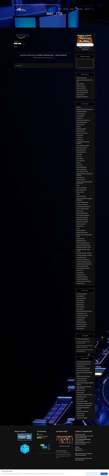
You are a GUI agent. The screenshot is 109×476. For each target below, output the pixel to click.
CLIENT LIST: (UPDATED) (82, 133)
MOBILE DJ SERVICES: (81, 88)
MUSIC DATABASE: (81, 306)
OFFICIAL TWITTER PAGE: (82, 204)
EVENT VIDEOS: (80, 158)
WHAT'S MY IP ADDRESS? (82, 417)
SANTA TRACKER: (80, 392)
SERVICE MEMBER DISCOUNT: (83, 242)
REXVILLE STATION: (81, 390)
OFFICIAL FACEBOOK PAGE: (82, 202)
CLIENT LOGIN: (79, 9)
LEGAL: (78, 185)
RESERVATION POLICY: (81, 240)
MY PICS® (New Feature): (82, 313)
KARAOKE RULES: (80, 177)
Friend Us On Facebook (53, 4)
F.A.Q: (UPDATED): (80, 160)
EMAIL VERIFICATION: (81, 149)
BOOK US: (72, 9)
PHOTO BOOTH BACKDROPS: (83, 215)
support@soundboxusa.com (85, 439)
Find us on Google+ (34, 4)
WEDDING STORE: (80, 283)
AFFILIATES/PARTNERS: (82, 111)
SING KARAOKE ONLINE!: (82, 401)
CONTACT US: (87, 9)
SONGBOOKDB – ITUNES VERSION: (84, 405)
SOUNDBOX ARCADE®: (82, 257)
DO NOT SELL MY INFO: (82, 147)
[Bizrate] (80, 464)
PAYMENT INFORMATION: (82, 213)
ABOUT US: (65, 9)
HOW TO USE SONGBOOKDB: (83, 370)
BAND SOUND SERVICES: (82, 122)
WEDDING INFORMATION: (82, 96)
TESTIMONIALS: (80, 272)
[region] (54, 472)
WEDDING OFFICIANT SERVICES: (84, 281)
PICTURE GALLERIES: (81, 223)
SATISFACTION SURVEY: (82, 324)
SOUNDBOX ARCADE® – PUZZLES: (84, 253)
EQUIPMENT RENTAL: (81, 152)
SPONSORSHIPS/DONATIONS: (83, 268)
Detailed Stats (85, 49)
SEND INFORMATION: (81, 326)
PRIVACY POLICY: (80, 226)
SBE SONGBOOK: (80, 399)
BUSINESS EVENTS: (81, 131)
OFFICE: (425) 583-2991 (81, 77)
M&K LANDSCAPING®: (81, 189)
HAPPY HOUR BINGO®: (82, 169)
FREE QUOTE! (79, 165)
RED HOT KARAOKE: (81, 230)
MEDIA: (78, 194)
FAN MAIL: (79, 162)
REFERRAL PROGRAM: (81, 322)
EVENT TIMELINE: (80, 300)
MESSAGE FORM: (80, 304)
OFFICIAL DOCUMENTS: (82, 378)
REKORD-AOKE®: (80, 238)
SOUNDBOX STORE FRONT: (82, 266)
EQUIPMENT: (79, 154)
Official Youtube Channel (64, 446)
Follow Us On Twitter (43, 4)
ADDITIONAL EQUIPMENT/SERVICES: (85, 109)
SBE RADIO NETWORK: (81, 396)
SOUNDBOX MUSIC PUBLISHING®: (84, 263)
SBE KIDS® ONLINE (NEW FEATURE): (84, 394)
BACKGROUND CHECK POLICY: (83, 120)
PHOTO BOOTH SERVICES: (82, 92)
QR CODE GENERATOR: (82, 380)
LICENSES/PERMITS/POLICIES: (83, 376)
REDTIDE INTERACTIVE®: (82, 232)
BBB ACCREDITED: (80, 83)
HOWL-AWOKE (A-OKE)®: (82, 171)
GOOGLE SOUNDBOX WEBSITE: (83, 368)
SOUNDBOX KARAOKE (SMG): (83, 259)
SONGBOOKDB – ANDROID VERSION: (85, 403)
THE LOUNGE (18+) (81, 413)
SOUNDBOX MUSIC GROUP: (83, 411)
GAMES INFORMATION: (82, 167)
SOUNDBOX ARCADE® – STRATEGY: (84, 255)
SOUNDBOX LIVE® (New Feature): (84, 261)
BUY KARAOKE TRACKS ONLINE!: (84, 361)
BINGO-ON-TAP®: (80, 124)
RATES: (78, 228)
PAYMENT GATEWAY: (81, 317)
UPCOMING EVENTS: (81, 274)
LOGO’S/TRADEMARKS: (82, 187)
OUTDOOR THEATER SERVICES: (83, 206)
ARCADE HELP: (80, 118)
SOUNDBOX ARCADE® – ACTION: (84, 247)
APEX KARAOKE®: (80, 115)
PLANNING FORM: (80, 319)
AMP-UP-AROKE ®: (81, 113)
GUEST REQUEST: (80, 302)
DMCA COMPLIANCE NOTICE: (83, 145)
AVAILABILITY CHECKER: (82, 293)
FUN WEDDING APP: (81, 366)
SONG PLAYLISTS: (80, 94)
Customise (89, 473)
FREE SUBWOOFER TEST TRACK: (84, 363)
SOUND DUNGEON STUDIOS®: (83, 245)
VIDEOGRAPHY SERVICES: (82, 276)
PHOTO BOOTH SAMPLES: (82, 90)
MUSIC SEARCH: (80, 309)
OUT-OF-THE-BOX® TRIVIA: (83, 208)
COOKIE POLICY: (80, 139)
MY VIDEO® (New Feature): (82, 315)
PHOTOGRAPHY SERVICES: (82, 221)
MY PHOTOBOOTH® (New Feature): (84, 311)
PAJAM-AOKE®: (80, 210)
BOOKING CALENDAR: (81, 128)
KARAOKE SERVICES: (81, 85)
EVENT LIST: (79, 156)
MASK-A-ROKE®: (80, 192)
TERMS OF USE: (80, 270)
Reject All (96, 473)
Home (60, 9)
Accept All (104, 473)
